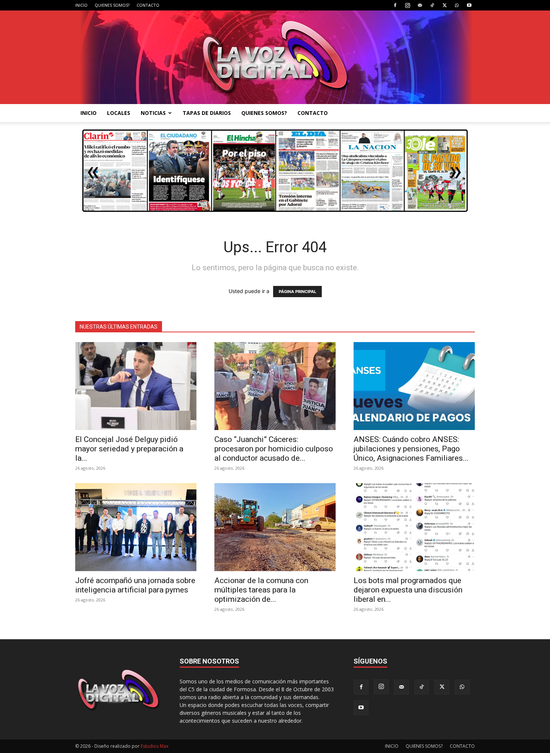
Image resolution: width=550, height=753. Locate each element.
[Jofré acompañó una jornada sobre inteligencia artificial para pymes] (135, 527)
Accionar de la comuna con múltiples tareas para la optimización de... (261, 590)
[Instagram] (407, 5)
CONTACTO (148, 5)
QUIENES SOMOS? (112, 5)
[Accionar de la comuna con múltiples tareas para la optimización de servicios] (275, 527)
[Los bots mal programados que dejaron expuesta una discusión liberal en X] (414, 527)
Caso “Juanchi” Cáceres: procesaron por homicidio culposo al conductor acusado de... (273, 449)
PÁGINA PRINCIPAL (297, 291)
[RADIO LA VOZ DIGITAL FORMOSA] (275, 57)
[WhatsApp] (456, 5)
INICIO (81, 5)
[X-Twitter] (444, 5)
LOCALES (118, 112)
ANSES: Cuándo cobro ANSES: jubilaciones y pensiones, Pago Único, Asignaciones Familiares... (411, 449)
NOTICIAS (153, 112)
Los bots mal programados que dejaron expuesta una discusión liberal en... (408, 590)
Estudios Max (154, 746)
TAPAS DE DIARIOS (207, 112)
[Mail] (419, 5)
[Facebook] (395, 5)
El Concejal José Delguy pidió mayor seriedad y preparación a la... (129, 449)
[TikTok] (432, 5)
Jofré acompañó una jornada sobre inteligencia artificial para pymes (135, 585)
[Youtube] (469, 5)
